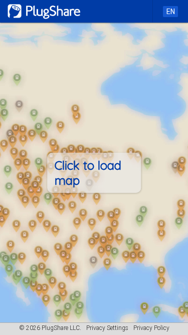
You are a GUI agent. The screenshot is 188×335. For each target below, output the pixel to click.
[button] (94, 172)
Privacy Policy (151, 327)
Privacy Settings (107, 327)
